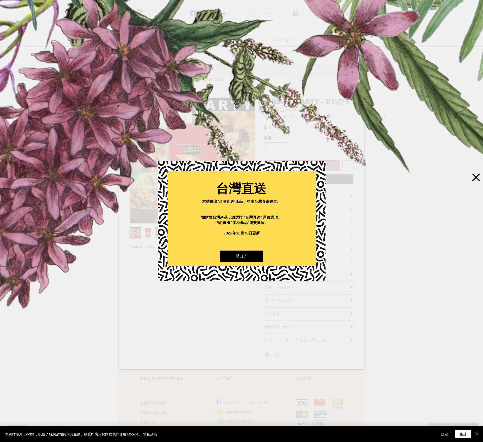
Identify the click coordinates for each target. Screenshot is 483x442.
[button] (241, 256)
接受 (463, 433)
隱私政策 (150, 433)
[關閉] (477, 434)
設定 (444, 433)
